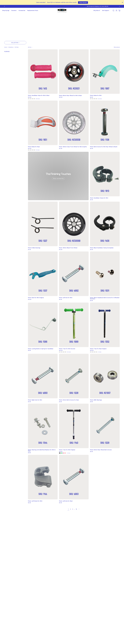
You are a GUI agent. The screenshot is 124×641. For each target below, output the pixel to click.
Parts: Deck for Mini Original (36, 297)
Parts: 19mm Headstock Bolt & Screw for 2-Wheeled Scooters (104, 298)
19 (76, 509)
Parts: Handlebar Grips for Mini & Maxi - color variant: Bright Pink (32, 98)
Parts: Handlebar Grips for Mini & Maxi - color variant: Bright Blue (34, 98)
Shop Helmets (83, 2)
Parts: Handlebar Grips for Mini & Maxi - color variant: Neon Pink (28, 98)
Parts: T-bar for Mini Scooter (67, 348)
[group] (62, 6)
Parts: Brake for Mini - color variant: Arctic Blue (96, 98)
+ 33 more (100, 98)
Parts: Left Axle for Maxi (66, 501)
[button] (105, 10)
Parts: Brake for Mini (96, 95)
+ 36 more (37, 98)
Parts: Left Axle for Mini (65, 297)
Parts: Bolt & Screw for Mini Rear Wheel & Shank (103, 146)
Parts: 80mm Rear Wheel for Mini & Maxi (70, 95)
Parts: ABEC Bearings (96, 400)
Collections (10, 47)
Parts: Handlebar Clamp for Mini (99, 198)
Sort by (29, 47)
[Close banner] (122, 2)
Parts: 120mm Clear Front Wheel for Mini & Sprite (73, 146)
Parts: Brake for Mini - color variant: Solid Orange (94, 98)
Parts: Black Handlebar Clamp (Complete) (101, 247)
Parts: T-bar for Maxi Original (98, 348)
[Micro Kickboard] (62, 10)
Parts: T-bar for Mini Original (67, 449)
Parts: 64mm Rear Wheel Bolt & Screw (101, 449)
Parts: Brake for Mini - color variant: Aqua (90, 98)
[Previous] (4, 6)
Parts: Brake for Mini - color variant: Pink (92, 98)
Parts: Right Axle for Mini (35, 400)
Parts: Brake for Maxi (34, 146)
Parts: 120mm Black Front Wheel (68, 247)
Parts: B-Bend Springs (34, 247)
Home (5, 47)
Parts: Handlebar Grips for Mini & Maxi (38, 95)
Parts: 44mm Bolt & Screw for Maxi (69, 400)
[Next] (119, 6)
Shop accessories (58, 178)
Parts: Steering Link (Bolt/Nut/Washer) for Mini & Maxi (41, 450)
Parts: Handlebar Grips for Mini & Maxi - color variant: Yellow (30, 98)
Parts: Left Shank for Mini (35, 501)
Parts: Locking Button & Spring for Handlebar (40, 348)
